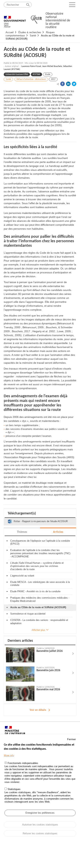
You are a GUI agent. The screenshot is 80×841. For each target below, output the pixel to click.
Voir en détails (38, 709)
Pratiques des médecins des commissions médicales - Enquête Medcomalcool (39, 599)
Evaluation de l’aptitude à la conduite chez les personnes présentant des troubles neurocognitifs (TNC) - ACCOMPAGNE (40, 553)
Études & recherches (29, 32)
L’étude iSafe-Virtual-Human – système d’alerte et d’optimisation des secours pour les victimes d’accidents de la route (37, 566)
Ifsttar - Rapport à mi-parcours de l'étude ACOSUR (41, 521)
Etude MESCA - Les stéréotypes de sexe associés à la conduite (40, 584)
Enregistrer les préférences (40, 812)
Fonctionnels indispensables (23, 763)
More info (9, 755)
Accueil (10, 32)
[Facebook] (62, 84)
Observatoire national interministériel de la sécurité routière (58, 20)
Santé (33, 35)
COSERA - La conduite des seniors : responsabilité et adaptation (39, 622)
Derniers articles (20, 641)
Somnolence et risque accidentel (27, 613)
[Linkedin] (68, 84)
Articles (58, 532)
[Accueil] (15, 19)
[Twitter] (74, 84)
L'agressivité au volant (22, 575)
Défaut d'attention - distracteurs (31, 79)
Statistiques (14, 789)
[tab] (22, 532)
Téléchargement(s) (22, 513)
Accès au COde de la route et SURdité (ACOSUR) (37, 52)
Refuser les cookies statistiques (40, 833)
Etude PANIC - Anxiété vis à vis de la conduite (35, 591)
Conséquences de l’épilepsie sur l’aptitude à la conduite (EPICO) (40, 542)
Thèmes (22, 532)
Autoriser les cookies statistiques (40, 824)
